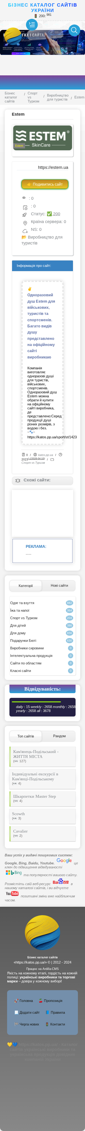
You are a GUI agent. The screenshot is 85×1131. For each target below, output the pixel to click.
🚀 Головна (23, 1001)
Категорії (26, 586)
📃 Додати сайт (27, 1012)
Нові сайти (59, 585)
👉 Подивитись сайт (45, 184)
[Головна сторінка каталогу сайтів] (42, 953)
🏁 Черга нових (26, 1024)
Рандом (59, 736)
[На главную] (18, 30)
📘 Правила (55, 1012)
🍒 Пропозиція (50, 1001)
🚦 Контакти (55, 1024)
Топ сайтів (25, 736)
